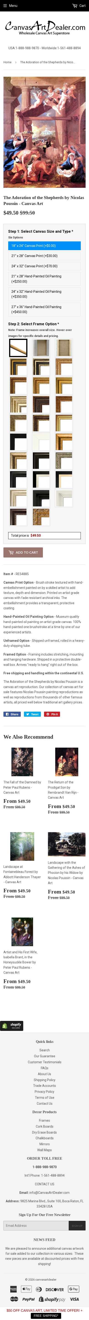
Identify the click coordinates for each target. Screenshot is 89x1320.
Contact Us (44, 1103)
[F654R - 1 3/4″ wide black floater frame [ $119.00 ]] (41, 498)
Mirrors (44, 1144)
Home (7, 62)
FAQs (44, 1068)
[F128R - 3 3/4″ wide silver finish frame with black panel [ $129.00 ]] (41, 366)
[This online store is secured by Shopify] (11, 1030)
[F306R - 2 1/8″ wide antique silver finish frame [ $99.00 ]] (18, 423)
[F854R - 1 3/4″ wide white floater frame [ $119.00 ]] (64, 498)
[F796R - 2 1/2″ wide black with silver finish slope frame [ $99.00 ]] (41, 479)
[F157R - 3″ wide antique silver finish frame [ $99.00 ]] (18, 404)
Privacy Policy (44, 1091)
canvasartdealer (45, 1279)
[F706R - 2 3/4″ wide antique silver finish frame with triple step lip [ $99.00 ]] (18, 498)
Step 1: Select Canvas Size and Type (40, 234)
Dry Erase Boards (44, 1132)
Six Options (15, 237)
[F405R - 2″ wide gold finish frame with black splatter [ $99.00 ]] (64, 423)
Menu (13, 6)
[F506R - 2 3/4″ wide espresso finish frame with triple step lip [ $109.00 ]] (41, 460)
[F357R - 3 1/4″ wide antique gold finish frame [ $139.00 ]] (64, 442)
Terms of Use (44, 1097)
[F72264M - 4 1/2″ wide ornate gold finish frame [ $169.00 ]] (41, 517)
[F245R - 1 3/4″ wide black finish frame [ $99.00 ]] (18, 442)
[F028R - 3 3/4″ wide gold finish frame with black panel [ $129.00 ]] (18, 366)
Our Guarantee (44, 1056)
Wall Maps (44, 1150)
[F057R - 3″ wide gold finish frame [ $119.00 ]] (64, 385)
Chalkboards (45, 1138)
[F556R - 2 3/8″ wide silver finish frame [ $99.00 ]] (64, 460)
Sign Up (77, 1225)
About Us (44, 1074)
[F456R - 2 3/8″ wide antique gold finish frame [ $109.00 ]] (64, 366)
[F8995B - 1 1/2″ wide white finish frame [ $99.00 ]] (41, 442)
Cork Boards (44, 1126)
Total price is (26, 535)
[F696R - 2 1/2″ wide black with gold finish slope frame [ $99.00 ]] (64, 479)
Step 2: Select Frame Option (40, 330)
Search (44, 1050)
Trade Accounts (44, 1086)
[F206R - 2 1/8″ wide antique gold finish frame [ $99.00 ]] (64, 404)
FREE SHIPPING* (46, 1315)
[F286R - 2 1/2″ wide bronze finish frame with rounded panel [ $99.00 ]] (41, 423)
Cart (82, 6)
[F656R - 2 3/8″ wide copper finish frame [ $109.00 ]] (18, 385)
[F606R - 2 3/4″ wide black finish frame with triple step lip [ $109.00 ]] (18, 479)
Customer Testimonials (44, 1062)
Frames (44, 1120)
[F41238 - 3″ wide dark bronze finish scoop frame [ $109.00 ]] (18, 517)
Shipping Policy (44, 1080)
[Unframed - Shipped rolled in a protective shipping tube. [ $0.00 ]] (18, 348)
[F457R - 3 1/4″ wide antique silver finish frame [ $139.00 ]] (18, 460)
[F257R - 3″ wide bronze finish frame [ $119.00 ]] (41, 385)
